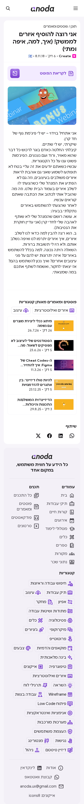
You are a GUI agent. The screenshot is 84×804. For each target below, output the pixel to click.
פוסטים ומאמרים (56, 26)
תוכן (74, 26)
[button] (75, 8)
